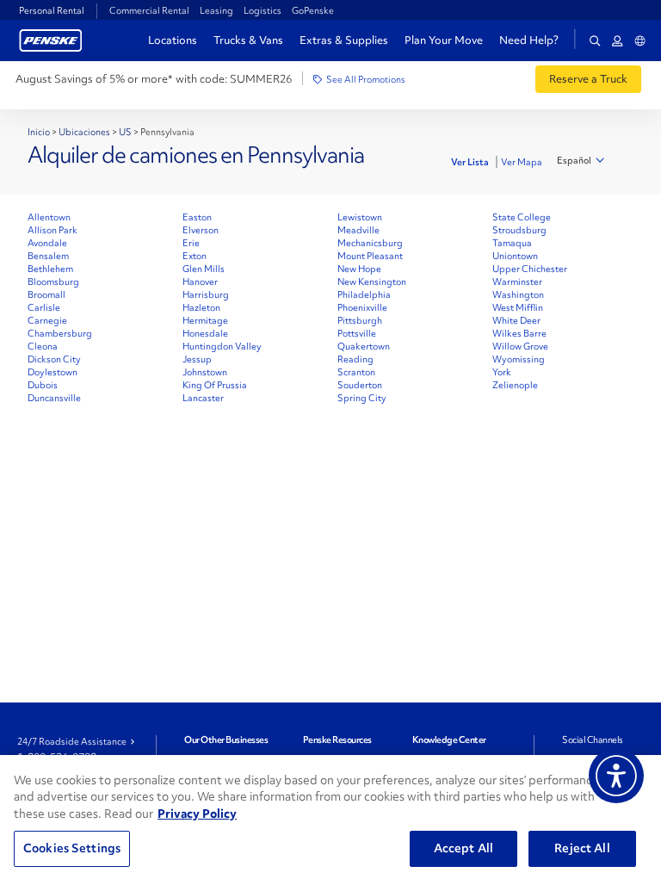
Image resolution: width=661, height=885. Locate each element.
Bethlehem (50, 269)
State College (521, 217)
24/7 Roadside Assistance (72, 741)
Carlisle (44, 307)
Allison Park (52, 230)
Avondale (47, 243)
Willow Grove (520, 346)
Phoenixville (362, 307)
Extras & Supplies (344, 40)
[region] (330, 820)
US (125, 132)
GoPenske (313, 10)
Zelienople (515, 385)
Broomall (46, 294)
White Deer (516, 320)
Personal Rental (51, 10)
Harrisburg (205, 294)
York (501, 372)
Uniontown (515, 256)
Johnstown (204, 372)
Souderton (359, 385)
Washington (518, 294)
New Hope (359, 269)
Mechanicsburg (370, 243)
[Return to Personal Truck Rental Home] (51, 38)
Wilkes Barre (519, 333)
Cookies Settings (71, 848)
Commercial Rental (149, 10)
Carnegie (47, 320)
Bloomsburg (53, 281)
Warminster (517, 281)
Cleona (43, 346)
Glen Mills (203, 269)
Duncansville (54, 398)
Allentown (49, 217)
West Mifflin (517, 307)
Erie (191, 243)
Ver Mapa (521, 162)
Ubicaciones (84, 132)
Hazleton (201, 307)
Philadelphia (364, 294)
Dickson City (54, 359)
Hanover (200, 281)
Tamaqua (512, 243)
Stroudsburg (519, 230)
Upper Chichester (529, 269)
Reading (355, 359)
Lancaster (203, 398)
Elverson (200, 230)
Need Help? (529, 40)
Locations (172, 40)
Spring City (361, 398)
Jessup (197, 359)
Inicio (39, 132)
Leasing (216, 10)
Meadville (358, 230)
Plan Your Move (444, 40)
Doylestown (52, 372)
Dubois (43, 385)
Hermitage (205, 320)
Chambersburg (60, 333)
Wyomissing (518, 359)
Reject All (581, 848)
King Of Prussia (214, 385)
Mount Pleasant (370, 256)
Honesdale (205, 333)
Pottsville (356, 333)
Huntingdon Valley (222, 346)
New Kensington (371, 281)
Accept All (463, 848)
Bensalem (48, 256)
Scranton (356, 372)
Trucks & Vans (248, 40)
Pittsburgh (359, 320)
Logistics (262, 10)
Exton (194, 256)
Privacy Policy (197, 813)
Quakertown (363, 346)
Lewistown (359, 217)
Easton (197, 217)
